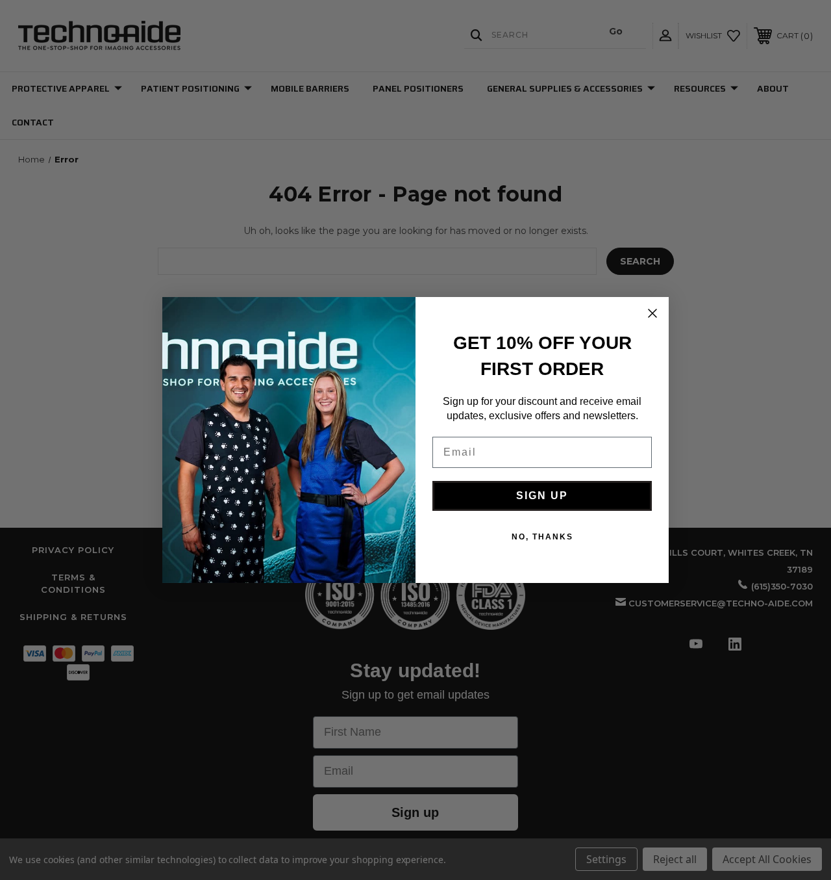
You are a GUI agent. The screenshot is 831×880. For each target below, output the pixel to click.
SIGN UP (542, 495)
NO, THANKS (542, 536)
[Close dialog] (652, 313)
